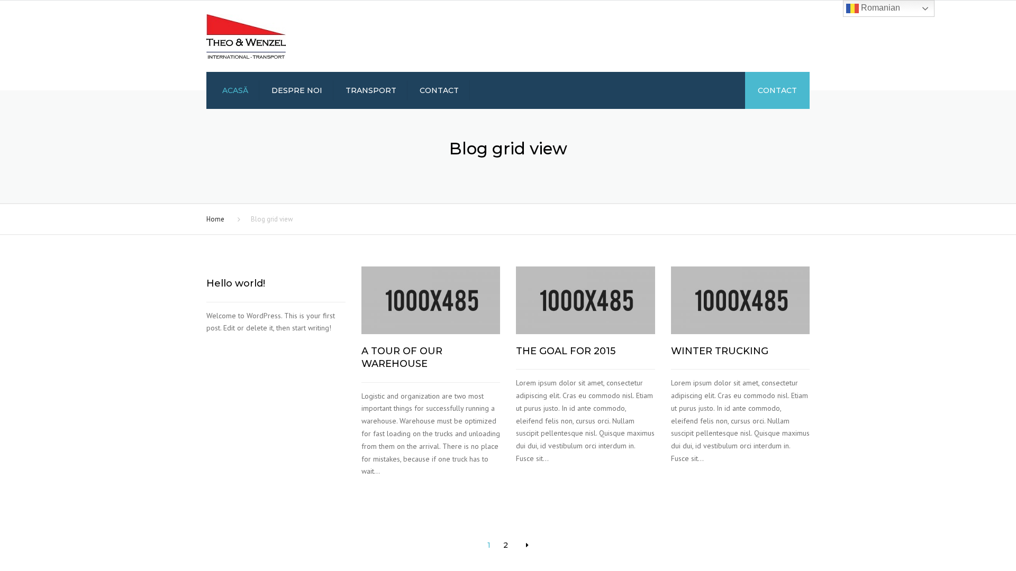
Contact (439, 90)
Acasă (235, 90)
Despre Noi (296, 90)
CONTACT (777, 90)
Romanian (879, 7)
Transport (371, 90)
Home (215, 219)
